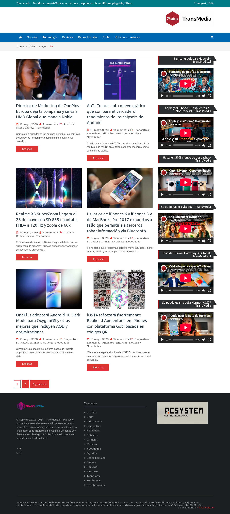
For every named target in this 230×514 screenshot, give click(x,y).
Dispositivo (142, 129)
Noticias (32, 37)
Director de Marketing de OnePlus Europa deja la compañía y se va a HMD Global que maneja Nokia (47, 111)
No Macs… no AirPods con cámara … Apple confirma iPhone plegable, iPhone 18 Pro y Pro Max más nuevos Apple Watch (111, 3)
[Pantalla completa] (209, 96)
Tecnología (50, 37)
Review (29, 127)
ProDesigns (206, 507)
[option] (84, 3)
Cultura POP (94, 421)
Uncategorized (96, 485)
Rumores (92, 471)
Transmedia (50, 124)
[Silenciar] (203, 96)
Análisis (69, 124)
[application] (185, 83)
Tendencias (94, 480)
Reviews (67, 37)
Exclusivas (93, 133)
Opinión (92, 453)
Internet (121, 133)
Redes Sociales (87, 37)
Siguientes (39, 384)
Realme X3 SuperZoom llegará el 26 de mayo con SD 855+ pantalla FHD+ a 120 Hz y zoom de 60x (47, 219)
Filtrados (108, 133)
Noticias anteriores (127, 37)
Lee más (27, 149)
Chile (106, 37)
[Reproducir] (162, 96)
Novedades (94, 137)
